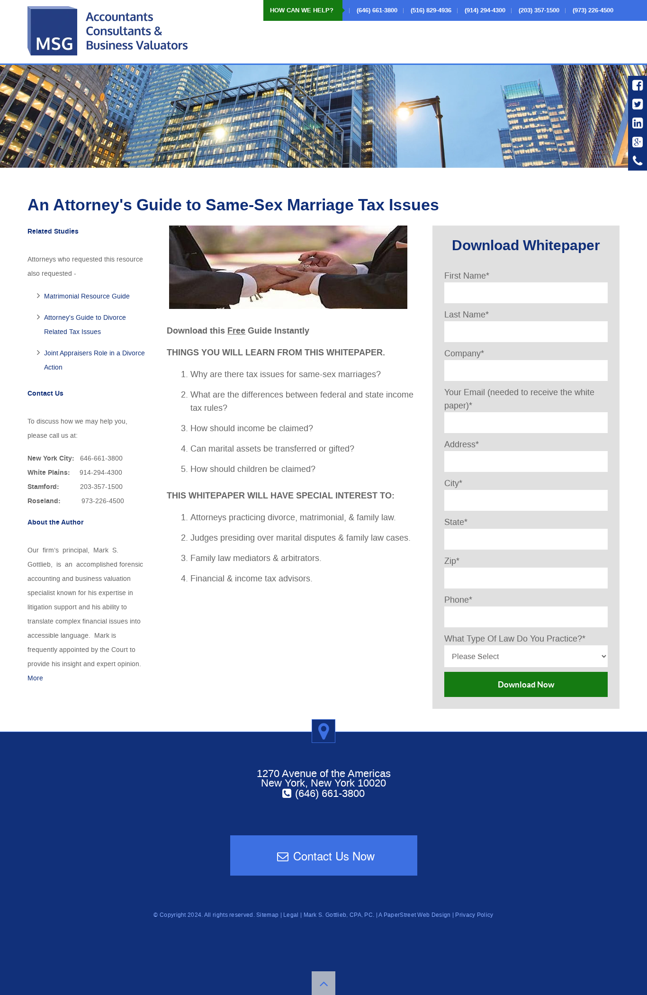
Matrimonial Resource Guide (87, 296)
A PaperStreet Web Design (414, 915)
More (35, 678)
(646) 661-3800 (330, 793)
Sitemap (267, 915)
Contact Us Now (334, 855)
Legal (291, 915)
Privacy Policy (474, 915)
